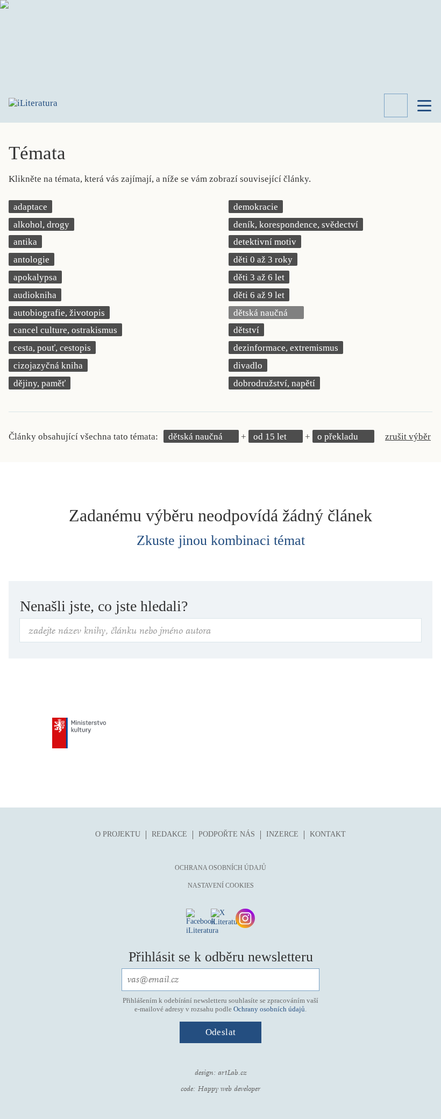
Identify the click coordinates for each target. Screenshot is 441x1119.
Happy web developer (228, 1089)
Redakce (169, 834)
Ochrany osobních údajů (269, 1009)
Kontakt (328, 834)
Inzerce (282, 834)
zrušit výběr (408, 436)
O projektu (117, 834)
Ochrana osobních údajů (220, 868)
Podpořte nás (226, 834)
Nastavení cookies (221, 885)
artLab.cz (232, 1072)
